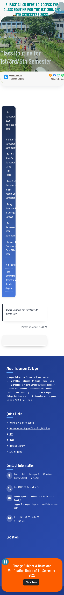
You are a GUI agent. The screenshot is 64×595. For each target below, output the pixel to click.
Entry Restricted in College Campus (11, 210)
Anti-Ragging (16, 451)
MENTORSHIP (11, 263)
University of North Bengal (22, 422)
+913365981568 (16, 77)
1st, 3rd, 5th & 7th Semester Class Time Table (10, 164)
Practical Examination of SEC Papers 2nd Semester (12, 189)
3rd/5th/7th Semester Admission (11, 141)
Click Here (31, 582)
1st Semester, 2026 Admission (11, 229)
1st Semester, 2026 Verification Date (11, 120)
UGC (11, 434)
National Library (17, 445)
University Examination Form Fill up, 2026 (12, 248)
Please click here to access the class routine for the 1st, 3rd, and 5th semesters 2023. (32, 9)
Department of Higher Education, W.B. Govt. (30, 428)
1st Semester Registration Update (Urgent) (12, 280)
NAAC (12, 439)
